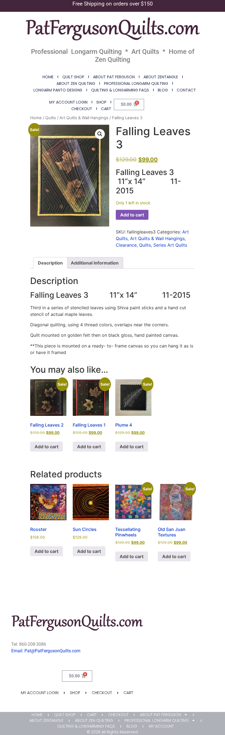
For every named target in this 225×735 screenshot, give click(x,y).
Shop (101, 102)
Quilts (50, 117)
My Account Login (68, 102)
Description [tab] (50, 263)
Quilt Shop (73, 77)
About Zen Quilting (76, 83)
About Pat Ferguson (114, 77)
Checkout (81, 109)
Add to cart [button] (46, 446)
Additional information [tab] (95, 263)
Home (48, 77)
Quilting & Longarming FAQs (120, 90)
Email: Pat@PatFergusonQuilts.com (45, 650)
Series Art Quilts (170, 245)
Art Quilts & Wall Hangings (84, 117)
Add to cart (132, 215)
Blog (163, 90)
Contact (186, 90)
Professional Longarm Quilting (136, 83)
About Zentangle (161, 77)
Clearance (126, 245)
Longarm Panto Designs (57, 90)
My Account (161, 726)
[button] (100, 134)
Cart (106, 109)
